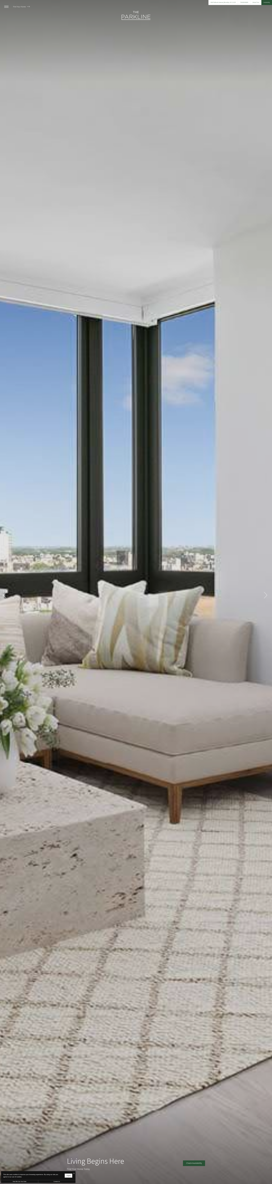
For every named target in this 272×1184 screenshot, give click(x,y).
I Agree (68, 1175)
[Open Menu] (6, 7)
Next (265, 595)
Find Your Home (19, 6)
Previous (5, 595)
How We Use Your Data (19, 1181)
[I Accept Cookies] (74, 1173)
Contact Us (57, 1181)
